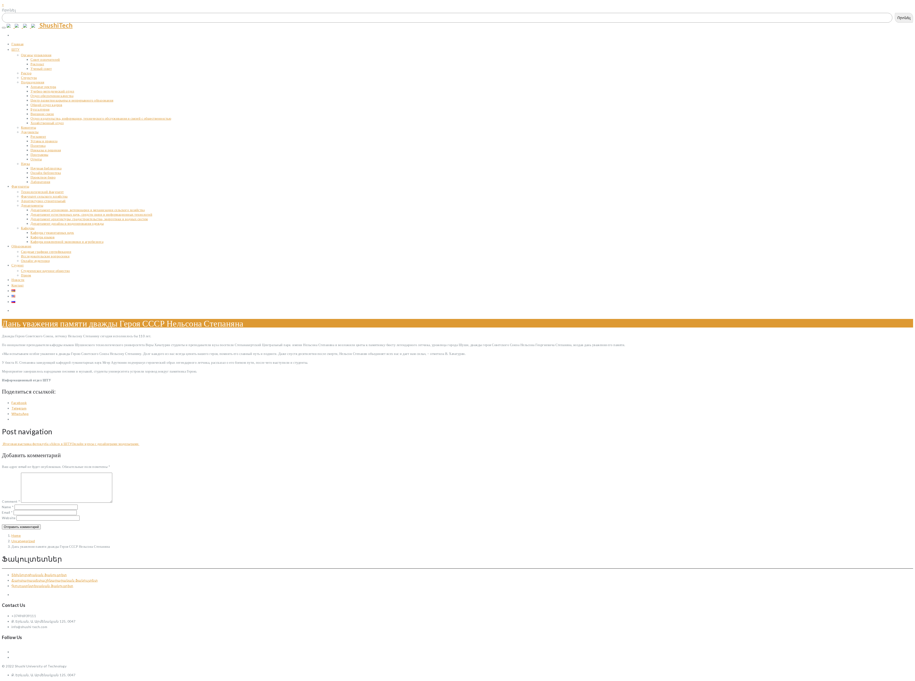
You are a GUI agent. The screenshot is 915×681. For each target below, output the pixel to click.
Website (9, 518)
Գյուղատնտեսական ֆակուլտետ (42, 586)
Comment (11, 501)
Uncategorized (23, 541)
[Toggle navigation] (4, 27)
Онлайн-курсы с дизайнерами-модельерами (106, 444)
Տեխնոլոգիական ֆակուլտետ (39, 575)
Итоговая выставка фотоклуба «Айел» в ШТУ (37, 444)
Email (7, 512)
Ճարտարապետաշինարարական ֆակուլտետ (54, 580)
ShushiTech (55, 25)
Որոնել (9, 10)
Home (16, 535)
